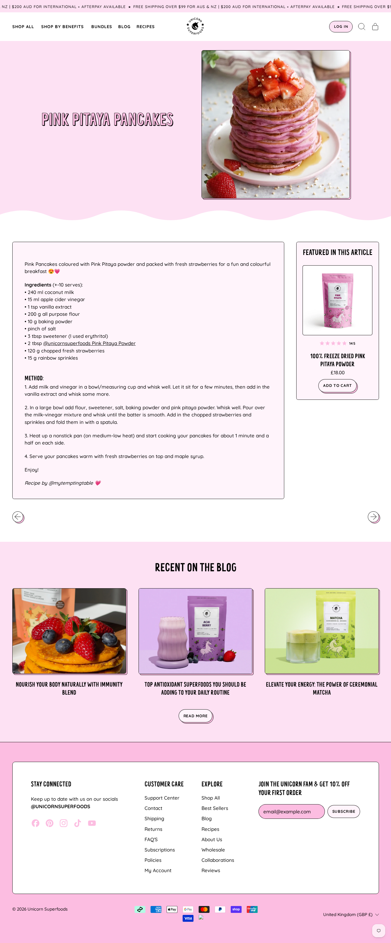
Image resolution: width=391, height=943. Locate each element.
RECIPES (146, 26)
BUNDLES (101, 26)
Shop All (211, 798)
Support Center (162, 798)
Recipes (210, 829)
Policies (153, 860)
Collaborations (218, 860)
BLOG (124, 26)
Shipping (154, 818)
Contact (153, 808)
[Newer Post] (373, 516)
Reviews (211, 870)
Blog (207, 818)
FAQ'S (151, 839)
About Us (212, 839)
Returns (153, 829)
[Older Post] (17, 516)
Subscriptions (160, 850)
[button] (362, 27)
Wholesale (213, 850)
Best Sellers (215, 808)
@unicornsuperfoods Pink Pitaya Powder (89, 343)
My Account (158, 870)
